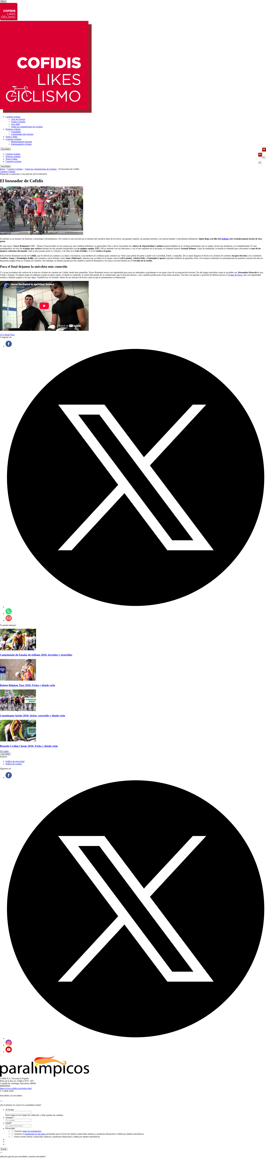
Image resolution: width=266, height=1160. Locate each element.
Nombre (10, 1117)
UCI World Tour (7, 335)
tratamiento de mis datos (35, 1134)
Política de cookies (14, 764)
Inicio (2, 169)
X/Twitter (10, 1110)
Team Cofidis (11, 136)
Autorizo (27, 1131)
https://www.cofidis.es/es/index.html (16, 1088)
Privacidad (10, 1128)
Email (9, 1123)
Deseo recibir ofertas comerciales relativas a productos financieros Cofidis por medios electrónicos (57, 1137)
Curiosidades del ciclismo (22, 134)
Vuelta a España (18, 122)
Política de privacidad (15, 761)
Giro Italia (15, 124)
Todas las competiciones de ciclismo (27, 127)
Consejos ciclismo (13, 139)
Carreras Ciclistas (15, 169)
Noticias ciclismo (13, 129)
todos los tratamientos (32, 1131)
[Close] (1, 1152)
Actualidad (16, 132)
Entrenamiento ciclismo (21, 144)
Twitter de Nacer (235, 275)
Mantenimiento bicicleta (21, 141)
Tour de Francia (18, 119)
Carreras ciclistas (13, 117)
